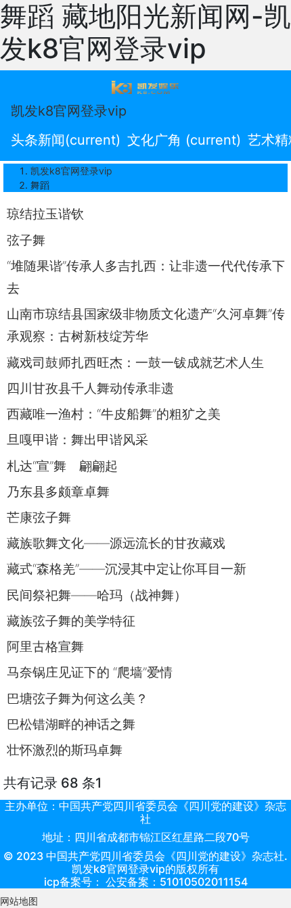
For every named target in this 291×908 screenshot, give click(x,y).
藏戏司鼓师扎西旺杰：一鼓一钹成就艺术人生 (135, 362)
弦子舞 (26, 240)
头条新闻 (65, 140)
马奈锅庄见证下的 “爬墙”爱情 (90, 672)
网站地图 (19, 901)
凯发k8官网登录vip (69, 111)
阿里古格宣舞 (45, 646)
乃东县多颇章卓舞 (58, 491)
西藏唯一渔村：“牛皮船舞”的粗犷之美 (114, 414)
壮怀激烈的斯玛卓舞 (64, 750)
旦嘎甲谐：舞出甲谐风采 (77, 439)
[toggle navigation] (145, 86)
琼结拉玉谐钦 (45, 214)
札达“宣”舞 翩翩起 (62, 466)
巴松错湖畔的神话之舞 (71, 724)
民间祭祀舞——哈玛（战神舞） (97, 595)
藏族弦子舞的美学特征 (71, 621)
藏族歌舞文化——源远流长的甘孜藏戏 (116, 543)
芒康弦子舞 (39, 517)
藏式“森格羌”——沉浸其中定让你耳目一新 (126, 568)
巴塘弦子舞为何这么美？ (77, 698)
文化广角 (184, 140)
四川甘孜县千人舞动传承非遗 (90, 388)
